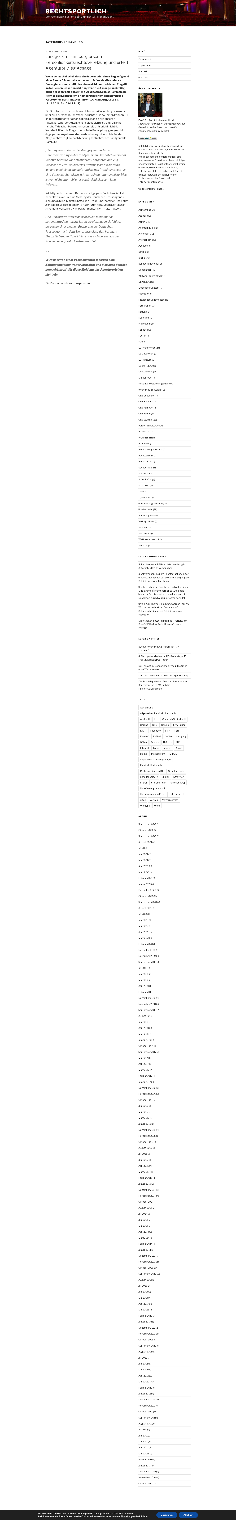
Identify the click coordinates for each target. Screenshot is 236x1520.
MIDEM (173, 753)
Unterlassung (177, 782)
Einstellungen (128, 1516)
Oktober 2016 (145, 1100)
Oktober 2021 (145, 830)
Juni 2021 (143, 854)
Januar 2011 (144, 1465)
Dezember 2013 (146, 1255)
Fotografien (144, 305)
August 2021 (145, 842)
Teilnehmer (144, 497)
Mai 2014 (143, 1225)
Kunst (178, 748)
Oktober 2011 (145, 1411)
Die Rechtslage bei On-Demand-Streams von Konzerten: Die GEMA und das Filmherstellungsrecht (162, 685)
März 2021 (143, 872)
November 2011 (146, 1405)
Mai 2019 (143, 980)
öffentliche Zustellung (150, 389)
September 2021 (147, 836)
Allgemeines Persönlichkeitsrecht (158, 713)
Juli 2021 (142, 848)
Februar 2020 (145, 944)
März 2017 (143, 1070)
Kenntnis (143, 329)
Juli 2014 (142, 1213)
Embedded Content (148, 287)
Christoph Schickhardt (174, 719)
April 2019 (143, 986)
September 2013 (147, 1273)
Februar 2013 (145, 1315)
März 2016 (143, 1117)
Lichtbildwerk (145, 371)
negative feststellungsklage (155, 759)
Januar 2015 (144, 1183)
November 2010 (147, 1477)
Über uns (143, 77)
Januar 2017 (144, 1082)
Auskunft (143, 245)
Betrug (142, 251)
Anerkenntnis (145, 239)
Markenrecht (145, 377)
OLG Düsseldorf (146, 395)
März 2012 (143, 1381)
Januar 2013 (144, 1321)
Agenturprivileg (92, 204)
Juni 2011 (143, 1435)
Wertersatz (144, 533)
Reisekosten (145, 461)
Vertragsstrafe (146, 521)
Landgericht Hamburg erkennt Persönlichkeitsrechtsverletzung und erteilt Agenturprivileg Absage (86, 62)
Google (155, 742)
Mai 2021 (143, 860)
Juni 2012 (143, 1363)
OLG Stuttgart (146, 419)
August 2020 (145, 908)
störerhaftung (158, 782)
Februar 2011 (145, 1459)
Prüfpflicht (144, 443)
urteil (143, 800)
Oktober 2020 (146, 896)
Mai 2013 (143, 1297)
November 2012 (147, 1333)
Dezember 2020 (147, 890)
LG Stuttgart (145, 365)
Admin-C (143, 221)
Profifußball (144, 437)
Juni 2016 (143, 1105)
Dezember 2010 (147, 1471)
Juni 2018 (143, 1022)
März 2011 (143, 1453)
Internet (144, 748)
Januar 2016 (144, 1123)
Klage (156, 748)
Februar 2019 (145, 992)
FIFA (167, 730)
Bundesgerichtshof (148, 263)
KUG (140, 341)
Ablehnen (188, 1514)
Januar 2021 (144, 884)
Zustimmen (167, 1514)
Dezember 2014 (147, 1189)
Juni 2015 (143, 1159)
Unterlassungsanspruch (153, 788)
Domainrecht (145, 269)
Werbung (143, 527)
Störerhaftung (146, 479)
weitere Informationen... (151, 188)
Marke (143, 753)
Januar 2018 (144, 1040)
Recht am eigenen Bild (150, 449)
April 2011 (143, 1447)
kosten (167, 748)
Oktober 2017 (145, 1045)
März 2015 (143, 1172)
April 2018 (143, 1028)
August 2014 (145, 1207)
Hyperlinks (143, 317)
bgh (156, 719)
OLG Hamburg (145, 407)
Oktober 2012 (145, 1339)
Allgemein (143, 233)
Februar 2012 (145, 1387)
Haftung (142, 311)
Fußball (157, 736)
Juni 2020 (143, 920)
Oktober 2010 (145, 1483)
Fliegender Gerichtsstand (152, 299)
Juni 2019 (143, 974)
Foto (176, 730)
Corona (144, 725)
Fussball (144, 736)
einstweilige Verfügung (150, 275)
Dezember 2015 (147, 1129)
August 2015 (145, 1147)
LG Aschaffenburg (148, 347)
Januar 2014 (144, 1249)
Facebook (143, 293)
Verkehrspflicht (146, 515)
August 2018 (145, 1016)
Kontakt (142, 71)
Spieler (165, 776)
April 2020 (143, 932)
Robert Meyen (146, 564)
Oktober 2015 (145, 1142)
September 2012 (147, 1345)
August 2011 (145, 1423)
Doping (165, 725)
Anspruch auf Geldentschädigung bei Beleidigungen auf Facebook (160, 611)
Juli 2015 (142, 1153)
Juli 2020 (143, 914)
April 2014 (143, 1231)
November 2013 (147, 1261)
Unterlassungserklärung (151, 503)
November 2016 (147, 1093)
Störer (143, 782)
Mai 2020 (143, 926)
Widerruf (143, 545)
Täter (141, 491)
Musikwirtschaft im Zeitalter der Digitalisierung (163, 675)
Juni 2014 (143, 1219)
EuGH (143, 730)
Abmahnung (144, 209)
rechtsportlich (76, 11)
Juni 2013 (143, 1291)
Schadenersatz (176, 771)
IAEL (178, 742)
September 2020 (147, 902)
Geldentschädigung (175, 736)
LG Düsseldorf (146, 353)
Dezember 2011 (146, 1399)
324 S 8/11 (72, 103)
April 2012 (143, 1375)
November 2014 (147, 1195)
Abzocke (143, 215)
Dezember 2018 (147, 998)
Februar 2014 (145, 1243)
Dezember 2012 (146, 1327)
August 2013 (145, 1279)
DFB (154, 725)
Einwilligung (144, 281)
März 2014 (143, 1237)
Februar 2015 (145, 1177)
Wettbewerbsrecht (148, 539)
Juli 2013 (142, 1285)
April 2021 (143, 866)
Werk (157, 805)
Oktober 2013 (145, 1267)
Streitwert (143, 485)
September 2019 (147, 962)
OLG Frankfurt (145, 401)
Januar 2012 (144, 1393)
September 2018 (147, 1010)
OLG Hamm (144, 413)
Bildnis (141, 257)
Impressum (144, 65)
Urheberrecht (145, 509)
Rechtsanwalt (145, 455)
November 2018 (147, 1004)
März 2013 (143, 1309)
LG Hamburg (145, 359)
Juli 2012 (142, 1357)
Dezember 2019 (147, 950)
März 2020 (144, 938)
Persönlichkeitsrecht (149, 425)
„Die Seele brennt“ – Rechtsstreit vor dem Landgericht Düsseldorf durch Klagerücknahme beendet (161, 594)
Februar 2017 (145, 1075)
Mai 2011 (143, 1441)
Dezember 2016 (147, 1087)
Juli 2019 (142, 968)
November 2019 (147, 956)
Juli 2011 (142, 1429)
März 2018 (143, 1034)
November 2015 (147, 1135)
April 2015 (143, 1165)
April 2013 (143, 1303)
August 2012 (145, 1351)
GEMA (143, 742)
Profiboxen (144, 431)
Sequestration (146, 467)
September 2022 (147, 824)
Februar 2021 (145, 878)
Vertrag (154, 800)
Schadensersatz (149, 776)
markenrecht (158, 753)
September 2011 (147, 1417)
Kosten (142, 335)
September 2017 (147, 1052)
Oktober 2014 (145, 1201)
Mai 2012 (143, 1369)
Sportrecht (144, 473)
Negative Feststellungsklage (154, 383)
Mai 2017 (143, 1058)
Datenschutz (145, 59)
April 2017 (143, 1063)
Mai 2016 (143, 1112)
